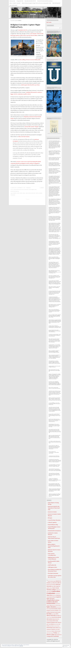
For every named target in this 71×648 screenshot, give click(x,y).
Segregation (48, 629)
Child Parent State (32, 189)
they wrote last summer (24, 136)
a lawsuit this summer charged (31, 126)
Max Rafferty (58, 615)
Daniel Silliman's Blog (53, 524)
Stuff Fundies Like (52, 565)
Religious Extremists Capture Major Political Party (25, 25)
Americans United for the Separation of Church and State (54, 508)
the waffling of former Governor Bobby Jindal (30, 59)
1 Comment (41, 187)
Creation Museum (57, 593)
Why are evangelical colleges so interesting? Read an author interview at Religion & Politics (54, 351)
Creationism (28, 193)
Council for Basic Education (54, 520)
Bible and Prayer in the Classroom (21, 189)
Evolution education (52, 602)
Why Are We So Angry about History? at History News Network (54, 388)
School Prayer (50, 627)
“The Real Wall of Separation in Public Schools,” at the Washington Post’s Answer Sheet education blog (55, 470)
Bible (59, 582)
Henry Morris (53, 605)
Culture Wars (49, 595)
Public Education (58, 622)
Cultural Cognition (52, 522)
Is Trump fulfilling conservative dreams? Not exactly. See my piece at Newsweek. (54, 404)
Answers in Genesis (52, 511)
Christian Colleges (51, 589)
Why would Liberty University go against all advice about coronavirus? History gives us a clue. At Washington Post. (55, 271)
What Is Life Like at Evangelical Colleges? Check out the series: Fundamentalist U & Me (36, 3)
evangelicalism (50, 600)
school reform (55, 627)
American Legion (53, 581)
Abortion (49, 581)
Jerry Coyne (51, 610)
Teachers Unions (49, 631)
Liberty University (51, 615)
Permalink (28, 187)
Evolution (56, 600)
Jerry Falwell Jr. (55, 610)
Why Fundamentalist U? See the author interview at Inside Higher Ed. (54, 370)
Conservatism (56, 591)
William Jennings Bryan (58, 634)
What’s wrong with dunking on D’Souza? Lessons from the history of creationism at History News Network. (54, 310)
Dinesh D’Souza (54, 595)
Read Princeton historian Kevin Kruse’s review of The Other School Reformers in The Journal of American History (54, 420)
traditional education (57, 631)
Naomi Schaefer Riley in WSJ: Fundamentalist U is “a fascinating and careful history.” (54, 331)
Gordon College (49, 605)
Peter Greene (55, 620)
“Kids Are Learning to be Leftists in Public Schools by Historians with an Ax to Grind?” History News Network (55, 495)
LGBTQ (56, 613)
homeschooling (49, 608)
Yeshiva (37, 193)
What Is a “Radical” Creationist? (15, 3)
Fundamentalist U (57, 603)
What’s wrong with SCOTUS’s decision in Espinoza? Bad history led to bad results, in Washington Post (54, 258)
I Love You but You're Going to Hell (26, 11)
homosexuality (54, 608)
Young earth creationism (53, 636)
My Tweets (49, 22)
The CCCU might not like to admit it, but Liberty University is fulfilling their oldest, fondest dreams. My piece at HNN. (55, 316)
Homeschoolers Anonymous (54, 530)
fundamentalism (51, 603)
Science (60, 627)
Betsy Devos (55, 582)
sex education (52, 629)
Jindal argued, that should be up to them (30, 85)
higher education (51, 607)
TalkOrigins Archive (52, 567)
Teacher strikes (57, 629)
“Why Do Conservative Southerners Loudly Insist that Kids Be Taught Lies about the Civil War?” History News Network (55, 490)
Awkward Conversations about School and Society (20, 13)
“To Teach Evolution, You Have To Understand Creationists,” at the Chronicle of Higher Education (54, 465)
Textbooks (52, 631)
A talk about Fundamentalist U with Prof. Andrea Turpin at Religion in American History (55, 335)
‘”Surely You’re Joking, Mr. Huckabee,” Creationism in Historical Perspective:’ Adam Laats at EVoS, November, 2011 (55, 479)
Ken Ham (49, 614)
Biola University (50, 584)
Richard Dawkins (56, 624)
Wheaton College (50, 634)
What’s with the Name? (13, 5)
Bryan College (54, 586)
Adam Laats (14, 187)
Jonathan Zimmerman (50, 612)
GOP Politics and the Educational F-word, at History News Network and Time (55, 442)
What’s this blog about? (56, 3)
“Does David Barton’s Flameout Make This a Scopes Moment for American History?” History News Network (54, 474)
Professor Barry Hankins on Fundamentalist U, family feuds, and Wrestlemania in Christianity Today (55, 326)
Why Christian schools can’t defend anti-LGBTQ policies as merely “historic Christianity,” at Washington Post (55, 305)
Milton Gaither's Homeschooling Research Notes (53, 546)
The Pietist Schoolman (53, 573)
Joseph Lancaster (58, 612)
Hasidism (33, 193)
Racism (52, 624)
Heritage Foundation (58, 605)
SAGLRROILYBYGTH (22, 30)
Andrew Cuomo (16, 193)
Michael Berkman (55, 617)
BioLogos (50, 518)
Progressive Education (51, 622)
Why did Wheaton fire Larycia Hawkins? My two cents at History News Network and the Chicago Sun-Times (54, 425)
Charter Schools (55, 588)
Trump (55, 632)
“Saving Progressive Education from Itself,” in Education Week (54, 456)
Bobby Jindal (22, 193)
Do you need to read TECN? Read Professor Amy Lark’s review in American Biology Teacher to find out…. (54, 415)
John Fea (60, 610)
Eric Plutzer (53, 597)
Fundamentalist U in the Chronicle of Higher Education (54, 366)
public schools (49, 624)
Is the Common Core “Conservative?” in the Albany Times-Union (54, 452)
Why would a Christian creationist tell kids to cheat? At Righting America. (54, 287)
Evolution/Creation (15, 191)
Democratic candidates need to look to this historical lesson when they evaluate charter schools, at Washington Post (54, 276)
